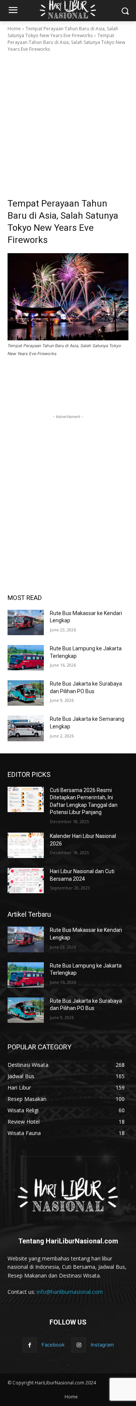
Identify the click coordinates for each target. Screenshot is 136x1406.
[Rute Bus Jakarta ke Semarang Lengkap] (26, 728)
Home (14, 28)
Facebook (53, 1345)
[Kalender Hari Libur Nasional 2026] (26, 845)
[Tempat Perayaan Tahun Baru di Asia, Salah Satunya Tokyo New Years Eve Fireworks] (68, 296)
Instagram (102, 1345)
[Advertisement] (68, 125)
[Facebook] (29, 1344)
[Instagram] (78, 1344)
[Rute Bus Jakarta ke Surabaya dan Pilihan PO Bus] (26, 693)
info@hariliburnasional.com (70, 1291)
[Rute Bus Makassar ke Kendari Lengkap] (26, 622)
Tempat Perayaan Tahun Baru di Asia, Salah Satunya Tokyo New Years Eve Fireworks (63, 32)
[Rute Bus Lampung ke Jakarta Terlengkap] (26, 657)
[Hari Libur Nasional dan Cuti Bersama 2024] (26, 880)
